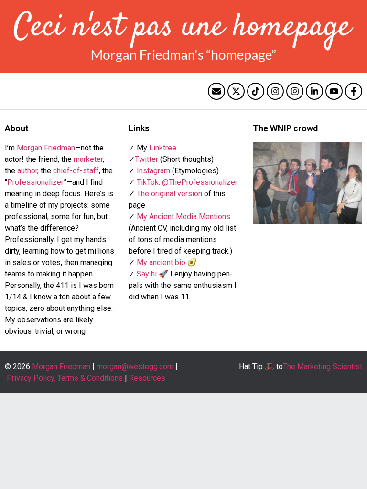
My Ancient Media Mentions (183, 216)
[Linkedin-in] (314, 91)
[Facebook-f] (353, 91)
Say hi (147, 273)
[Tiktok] (255, 91)
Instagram (153, 170)
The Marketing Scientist (322, 366)
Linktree (162, 147)
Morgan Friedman (46, 147)
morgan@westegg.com (135, 366)
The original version (169, 193)
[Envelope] (216, 91)
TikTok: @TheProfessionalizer (187, 182)
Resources (147, 378)
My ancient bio (161, 262)
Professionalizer (35, 182)
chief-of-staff (76, 170)
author (27, 170)
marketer (88, 159)
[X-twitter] (236, 91)
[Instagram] (275, 91)
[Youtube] (334, 91)
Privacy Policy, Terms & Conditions (65, 378)
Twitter (146, 159)
